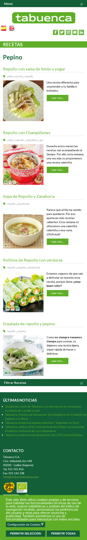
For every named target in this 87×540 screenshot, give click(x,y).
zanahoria (23, 203)
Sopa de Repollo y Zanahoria (29, 196)
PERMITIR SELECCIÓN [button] (25, 533)
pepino (21, 267)
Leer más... (57, 98)
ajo (41, 140)
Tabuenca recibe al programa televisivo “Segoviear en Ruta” (42, 422)
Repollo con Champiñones (26, 132)
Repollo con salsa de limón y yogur (34, 69)
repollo (28, 76)
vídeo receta (15, 76)
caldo (10, 140)
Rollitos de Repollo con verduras (33, 260)
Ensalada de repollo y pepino (29, 323)
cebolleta (32, 140)
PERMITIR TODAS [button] (63, 533)
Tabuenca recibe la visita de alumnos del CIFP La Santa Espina (43, 435)
